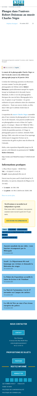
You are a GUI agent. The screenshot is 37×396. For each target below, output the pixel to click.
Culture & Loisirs (15, 7)
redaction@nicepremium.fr (18, 343)
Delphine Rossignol (12, 23)
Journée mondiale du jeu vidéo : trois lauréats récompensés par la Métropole (18, 248)
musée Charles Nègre (20, 114)
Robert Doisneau (9, 237)
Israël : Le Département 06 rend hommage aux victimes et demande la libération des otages (18, 263)
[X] (24, 28)
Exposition (22, 229)
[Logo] (18, 3)
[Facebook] (20, 28)
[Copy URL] (16, 28)
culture (12, 229)
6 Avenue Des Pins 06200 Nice (18, 340)
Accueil (4, 7)
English (17, 67)
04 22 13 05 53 (18, 345)
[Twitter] (12, 380)
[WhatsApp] (29, 28)
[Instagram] (16, 380)
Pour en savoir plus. (8, 195)
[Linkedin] (33, 28)
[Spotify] (25, 380)
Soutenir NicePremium (16, 221)
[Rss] (30, 380)
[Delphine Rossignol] (4, 24)
